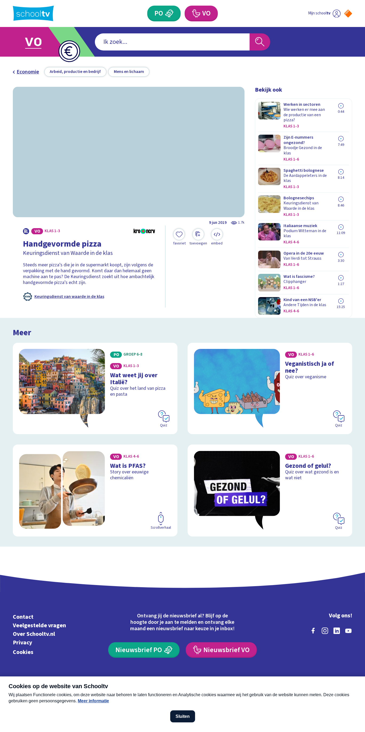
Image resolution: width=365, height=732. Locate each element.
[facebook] (313, 631)
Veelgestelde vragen (39, 625)
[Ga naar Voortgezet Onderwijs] (39, 42)
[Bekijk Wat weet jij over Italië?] (95, 388)
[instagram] (325, 631)
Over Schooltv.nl (34, 634)
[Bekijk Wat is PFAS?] (95, 490)
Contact (23, 617)
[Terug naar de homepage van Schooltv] (33, 13)
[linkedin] (337, 631)
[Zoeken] (260, 41)
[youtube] (348, 631)
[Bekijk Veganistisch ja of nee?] (270, 388)
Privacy (22, 642)
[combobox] (172, 41)
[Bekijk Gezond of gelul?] (270, 490)
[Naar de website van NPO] (348, 13)
